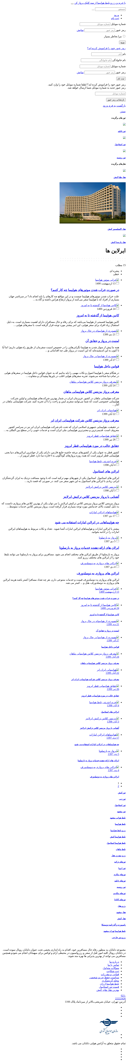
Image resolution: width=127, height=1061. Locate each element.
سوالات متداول (111, 968)
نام (124, 54)
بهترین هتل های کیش (107, 990)
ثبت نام (115, 18)
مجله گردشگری (110, 980)
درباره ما (114, 961)
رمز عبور (121, 30)
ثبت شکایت (112, 971)
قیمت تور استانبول (109, 986)
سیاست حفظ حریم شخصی (104, 977)
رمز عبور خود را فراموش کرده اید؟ (106, 48)
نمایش (80, 30)
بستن (123, 111)
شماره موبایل (118, 24)
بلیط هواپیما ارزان (109, 983)
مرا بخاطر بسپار (113, 36)
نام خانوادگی (119, 60)
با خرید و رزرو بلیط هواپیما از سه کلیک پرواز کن (100, 2)
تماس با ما (113, 965)
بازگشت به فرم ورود (114, 105)
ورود (116, 15)
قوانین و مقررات (110, 974)
